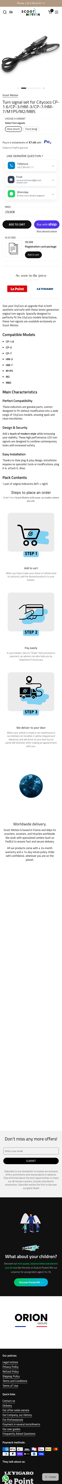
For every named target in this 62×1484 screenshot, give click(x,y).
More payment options (47, 231)
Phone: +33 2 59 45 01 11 (31, 3)
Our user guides (11, 1429)
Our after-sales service (15, 1410)
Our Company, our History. (17, 1415)
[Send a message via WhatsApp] (5, 1478)
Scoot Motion (10, 95)
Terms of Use (10, 1386)
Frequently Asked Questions (18, 1434)
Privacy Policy (10, 1367)
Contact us (8, 1401)
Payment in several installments (21, 1424)
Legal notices (10, 1362)
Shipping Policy (11, 1376)
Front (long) (31, 129)
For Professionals (12, 1420)
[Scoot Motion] (30, 12)
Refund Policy (10, 1371)
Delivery (7, 1405)
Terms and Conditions (14, 1381)
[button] (5, 12)
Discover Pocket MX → (31, 1282)
